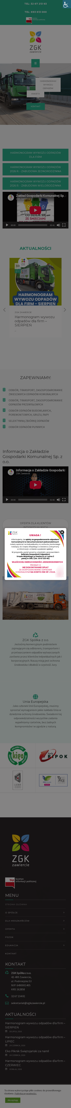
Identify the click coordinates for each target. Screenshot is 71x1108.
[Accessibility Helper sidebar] (67, 4)
